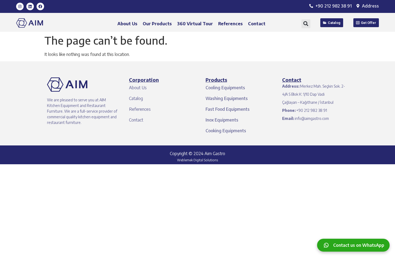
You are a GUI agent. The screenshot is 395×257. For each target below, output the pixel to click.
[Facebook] (40, 6)
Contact (256, 23)
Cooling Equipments (225, 87)
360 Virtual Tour (195, 23)
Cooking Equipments (226, 130)
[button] (305, 23)
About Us (127, 23)
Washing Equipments (227, 98)
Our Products (157, 23)
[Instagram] (20, 6)
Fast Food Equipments (228, 109)
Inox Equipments (222, 120)
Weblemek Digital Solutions (197, 160)
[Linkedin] (30, 6)
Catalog (136, 98)
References (230, 23)
